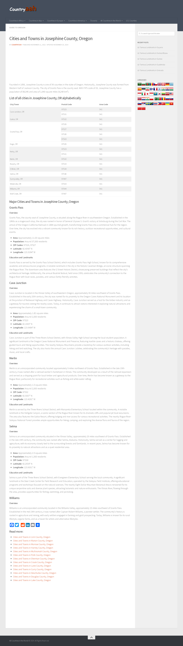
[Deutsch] (167, 85)
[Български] (144, 85)
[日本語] (148, 95)
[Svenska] (148, 105)
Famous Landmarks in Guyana (151, 47)
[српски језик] (144, 105)
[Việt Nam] (171, 105)
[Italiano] (144, 95)
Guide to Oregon (17, 27)
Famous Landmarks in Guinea (151, 59)
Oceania (93, 20)
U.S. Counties (131, 20)
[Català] (151, 85)
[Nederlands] (144, 100)
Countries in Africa (16, 20)
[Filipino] (159, 105)
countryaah (17, 45)
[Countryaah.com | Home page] (23, 8)
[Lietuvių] (163, 95)
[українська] (167, 105)
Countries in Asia (35, 20)
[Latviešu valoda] (167, 95)
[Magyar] (171, 90)
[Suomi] (151, 90)
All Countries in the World (111, 20)
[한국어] (159, 95)
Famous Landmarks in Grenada (151, 70)
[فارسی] (148, 90)
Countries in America (76, 20)
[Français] (155, 90)
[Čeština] (155, 85)
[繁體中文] (144, 110)
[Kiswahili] (151, 105)
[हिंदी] (163, 90)
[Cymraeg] (159, 85)
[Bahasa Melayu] (171, 95)
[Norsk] (140, 100)
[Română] (163, 100)
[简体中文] (140, 110)
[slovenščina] (140, 105)
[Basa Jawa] (151, 95)
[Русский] (167, 100)
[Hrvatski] (167, 90)
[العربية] (140, 85)
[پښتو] (155, 100)
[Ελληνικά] (171, 85)
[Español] (140, 90)
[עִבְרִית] (159, 90)
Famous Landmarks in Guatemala (152, 64)
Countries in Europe (55, 20)
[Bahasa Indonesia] (140, 95)
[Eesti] (144, 90)
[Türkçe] (163, 105)
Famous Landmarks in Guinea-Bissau (154, 53)
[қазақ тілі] (155, 95)
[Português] (159, 100)
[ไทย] (155, 105)
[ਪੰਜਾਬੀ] (148, 100)
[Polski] (151, 100)
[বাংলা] (148, 85)
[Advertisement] (70, 65)
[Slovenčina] (171, 100)
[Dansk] (163, 85)
